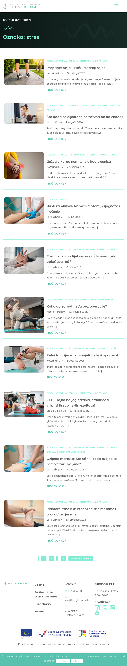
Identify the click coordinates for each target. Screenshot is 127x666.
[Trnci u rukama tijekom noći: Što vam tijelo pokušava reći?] (24, 272)
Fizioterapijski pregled (82, 154)
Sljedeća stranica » (81, 558)
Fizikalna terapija (57, 61)
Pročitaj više (56, 89)
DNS (49, 299)
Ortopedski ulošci (107, 348)
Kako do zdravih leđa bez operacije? (77, 306)
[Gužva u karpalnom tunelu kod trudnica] (24, 178)
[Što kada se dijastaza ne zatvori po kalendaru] (24, 122)
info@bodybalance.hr (77, 600)
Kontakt (39, 611)
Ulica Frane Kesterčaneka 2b (74, 612)
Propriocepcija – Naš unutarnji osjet (76, 68)
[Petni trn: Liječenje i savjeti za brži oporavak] (24, 371)
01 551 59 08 (75, 591)
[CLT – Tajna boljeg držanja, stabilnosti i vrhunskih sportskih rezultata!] (24, 416)
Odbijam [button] (77, 661)
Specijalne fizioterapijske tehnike (88, 61)
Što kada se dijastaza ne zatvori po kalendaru (85, 117)
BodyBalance (12, 20)
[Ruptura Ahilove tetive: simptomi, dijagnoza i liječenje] (24, 222)
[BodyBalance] (15, 583)
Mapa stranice (43, 604)
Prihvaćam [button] (63, 661)
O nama (39, 584)
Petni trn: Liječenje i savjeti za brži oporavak (83, 355)
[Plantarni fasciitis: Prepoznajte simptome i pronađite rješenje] (24, 526)
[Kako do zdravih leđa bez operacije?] (24, 332)
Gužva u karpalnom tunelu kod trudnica (79, 161)
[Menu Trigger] (116, 6)
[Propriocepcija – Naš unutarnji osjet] (24, 84)
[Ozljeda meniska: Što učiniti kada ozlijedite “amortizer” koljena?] (24, 470)
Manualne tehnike (79, 105)
